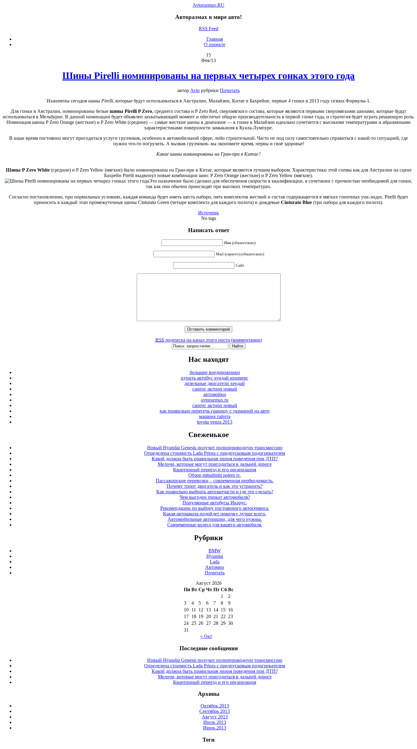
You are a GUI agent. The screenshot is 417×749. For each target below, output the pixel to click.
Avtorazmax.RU (208, 5)
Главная (214, 39)
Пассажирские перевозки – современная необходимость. (215, 480)
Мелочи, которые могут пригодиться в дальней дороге (215, 464)
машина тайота (214, 416)
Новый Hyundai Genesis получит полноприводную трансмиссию (214, 447)
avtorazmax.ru (214, 399)
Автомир (214, 567)
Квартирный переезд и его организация (214, 469)
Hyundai (214, 556)
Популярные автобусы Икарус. (215, 502)
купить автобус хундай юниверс (214, 377)
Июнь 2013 (214, 727)
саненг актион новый (214, 388)
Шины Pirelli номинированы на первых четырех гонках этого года (208, 75)
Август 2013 (215, 716)
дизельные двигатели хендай (214, 383)
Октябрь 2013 (215, 705)
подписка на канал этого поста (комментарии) (208, 340)
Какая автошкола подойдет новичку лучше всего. (214, 513)
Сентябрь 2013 (214, 711)
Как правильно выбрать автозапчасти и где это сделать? (214, 491)
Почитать (230, 90)
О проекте (214, 44)
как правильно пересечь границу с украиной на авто (215, 410)
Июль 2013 (214, 722)
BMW (215, 550)
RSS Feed (208, 28)
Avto (195, 90)
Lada (214, 561)
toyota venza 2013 (214, 422)
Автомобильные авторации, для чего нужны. (215, 519)
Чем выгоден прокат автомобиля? (214, 497)
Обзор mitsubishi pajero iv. (214, 475)
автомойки (214, 394)
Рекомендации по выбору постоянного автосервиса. (214, 508)
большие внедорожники (215, 372)
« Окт (206, 636)
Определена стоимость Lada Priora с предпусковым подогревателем (214, 453)
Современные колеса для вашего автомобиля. (214, 524)
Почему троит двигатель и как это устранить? (215, 486)
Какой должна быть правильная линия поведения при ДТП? (215, 458)
